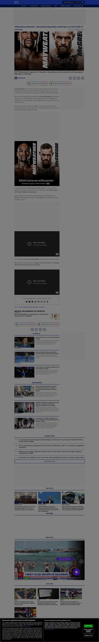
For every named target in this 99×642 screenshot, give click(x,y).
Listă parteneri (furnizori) (49, 629)
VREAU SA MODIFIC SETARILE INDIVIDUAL (88, 630)
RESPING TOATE (88, 635)
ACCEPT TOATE (88, 625)
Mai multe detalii (26, 626)
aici (22, 634)
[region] (49, 630)
